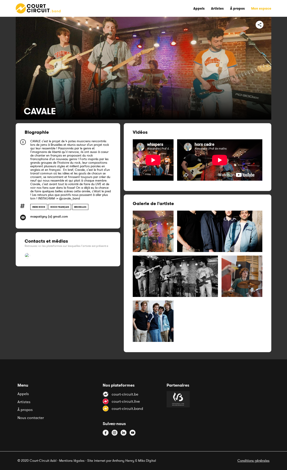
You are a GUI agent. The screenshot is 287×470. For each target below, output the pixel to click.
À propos (25, 409)
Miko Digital (147, 460)
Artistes (23, 401)
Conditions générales (253, 460)
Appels (23, 393)
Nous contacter (30, 417)
